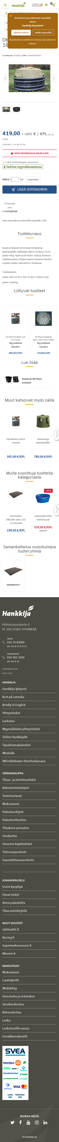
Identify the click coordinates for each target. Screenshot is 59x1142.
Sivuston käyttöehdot (17, 844)
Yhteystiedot (11, 713)
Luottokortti (10, 980)
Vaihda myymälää (43, 32)
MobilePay (9, 988)
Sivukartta (9, 836)
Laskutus (8, 721)
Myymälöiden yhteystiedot (21, 729)
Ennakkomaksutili (14, 1036)
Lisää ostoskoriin (32, 189)
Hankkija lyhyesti (14, 689)
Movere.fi (9, 953)
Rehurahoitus (11, 1012)
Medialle (8, 753)
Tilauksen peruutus (15, 828)
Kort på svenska (13, 697)
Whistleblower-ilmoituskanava (23, 761)
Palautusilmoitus (14, 820)
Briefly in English (14, 705)
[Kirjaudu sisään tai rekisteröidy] (46, 5)
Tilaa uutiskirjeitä (14, 911)
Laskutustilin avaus (15, 1028)
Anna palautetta (13, 902)
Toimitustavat (12, 796)
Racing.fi (8, 937)
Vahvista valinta (21, 32)
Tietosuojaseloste (14, 852)
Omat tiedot (10, 894)
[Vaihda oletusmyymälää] (41, 5)
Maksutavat (10, 804)
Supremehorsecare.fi (16, 945)
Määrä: (6, 179)
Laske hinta (33, 179)
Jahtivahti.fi (10, 929)
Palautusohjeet (12, 812)
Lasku (6, 1020)
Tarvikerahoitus (13, 1004)
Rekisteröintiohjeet (15, 788)
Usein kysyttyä (12, 886)
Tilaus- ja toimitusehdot (19, 780)
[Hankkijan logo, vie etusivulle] (20, 4)
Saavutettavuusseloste (18, 860)
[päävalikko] (5, 5)
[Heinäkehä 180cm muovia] (29, 78)
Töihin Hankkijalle (15, 737)
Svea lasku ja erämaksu (18, 996)
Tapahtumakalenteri (16, 745)
